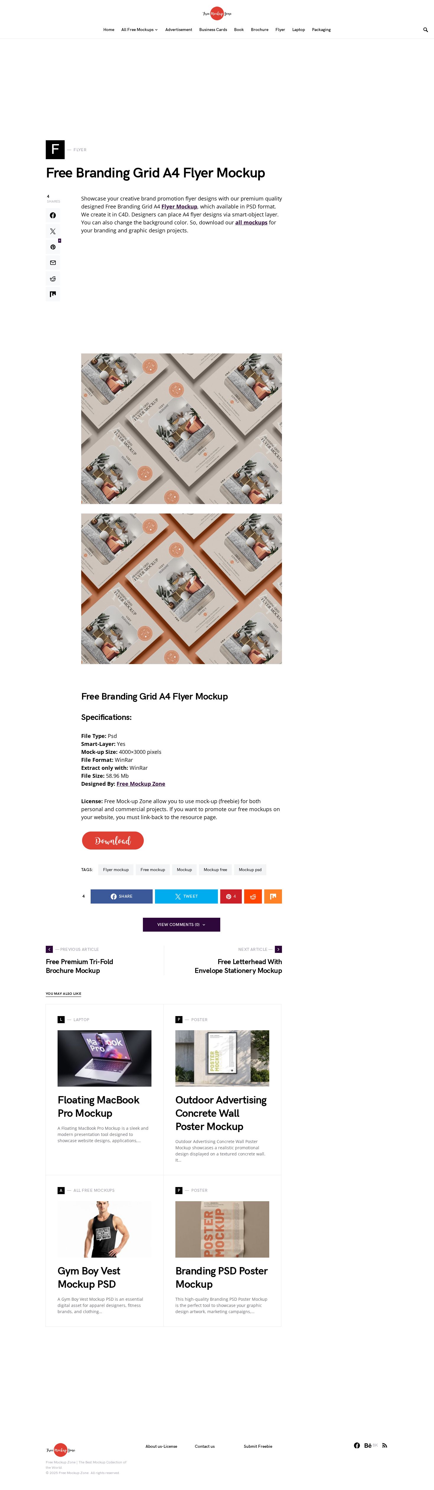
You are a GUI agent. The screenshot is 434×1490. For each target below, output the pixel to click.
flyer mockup (116, 869)
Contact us (205, 1446)
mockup (184, 869)
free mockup (153, 869)
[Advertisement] (217, 80)
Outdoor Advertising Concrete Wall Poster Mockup (220, 1113)
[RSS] (384, 1445)
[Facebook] (357, 1445)
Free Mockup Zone (141, 783)
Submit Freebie (258, 1446)
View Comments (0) (178, 924)
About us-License (161, 1446)
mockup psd (250, 869)
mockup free (215, 869)
